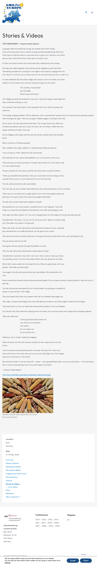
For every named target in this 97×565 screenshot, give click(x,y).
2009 (50, 523)
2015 (56, 519)
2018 (50, 519)
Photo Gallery (13, 487)
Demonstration (12, 477)
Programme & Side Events (16, 474)
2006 (44, 526)
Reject (86, 560)
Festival (9, 481)
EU (68, 520)
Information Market (13, 470)
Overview (9, 460)
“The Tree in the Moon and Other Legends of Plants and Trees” (26, 375)
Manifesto (10, 493)
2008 (56, 523)
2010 (43, 523)
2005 (51, 526)
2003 (57, 526)
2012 (37, 523)
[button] (86, 12)
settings (7, 563)
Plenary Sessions (12, 463)
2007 (37, 526)
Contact (83, 554)
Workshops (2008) (13, 467)
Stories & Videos (13, 484)
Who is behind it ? (13, 497)
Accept (72, 560)
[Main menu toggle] (92, 12)
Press (8, 490)
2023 (37, 519)
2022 (44, 519)
